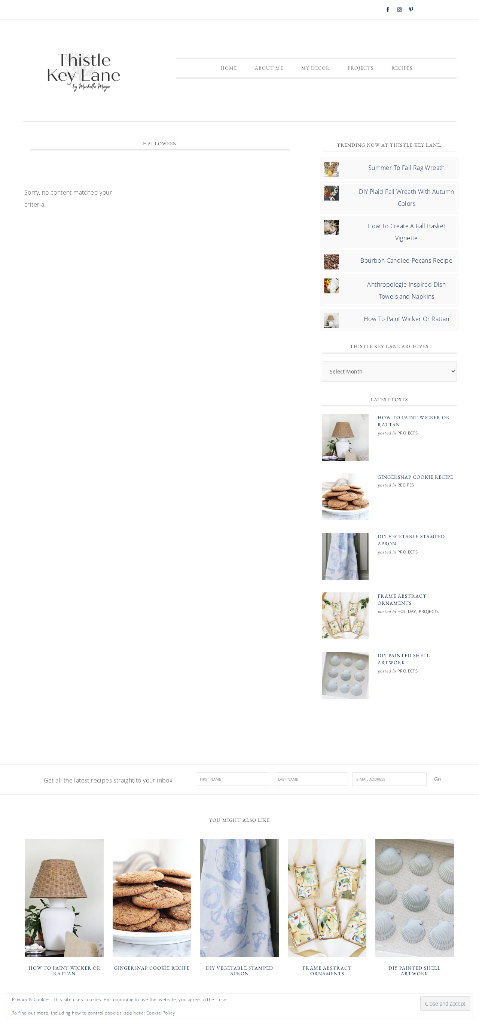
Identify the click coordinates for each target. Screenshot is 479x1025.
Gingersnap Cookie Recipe (415, 477)
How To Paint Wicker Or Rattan (406, 319)
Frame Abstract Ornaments (327, 971)
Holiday (406, 611)
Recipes (405, 485)
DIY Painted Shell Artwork (414, 971)
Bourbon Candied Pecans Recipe (406, 260)
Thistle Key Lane (84, 72)
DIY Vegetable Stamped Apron (239, 971)
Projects (407, 433)
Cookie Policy (160, 1013)
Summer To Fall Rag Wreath (406, 168)
